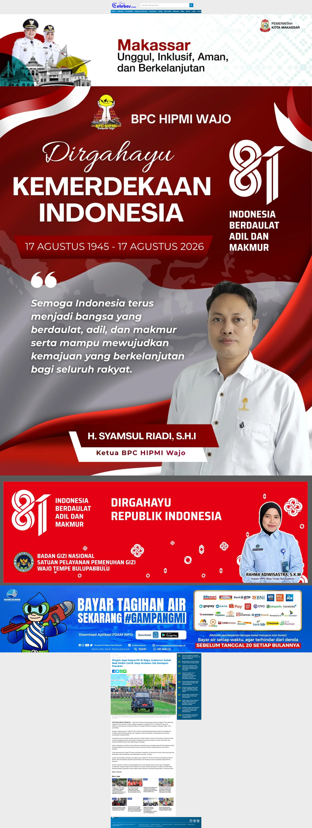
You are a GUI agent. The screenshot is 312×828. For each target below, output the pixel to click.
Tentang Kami (159, 826)
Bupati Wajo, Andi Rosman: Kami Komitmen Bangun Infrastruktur (190, 696)
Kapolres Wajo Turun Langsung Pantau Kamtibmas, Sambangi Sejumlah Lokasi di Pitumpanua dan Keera (189, 675)
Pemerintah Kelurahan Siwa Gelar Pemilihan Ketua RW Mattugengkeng (190, 683)
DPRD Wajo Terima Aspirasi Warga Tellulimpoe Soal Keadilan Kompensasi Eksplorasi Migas (190, 702)
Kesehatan (153, 11)
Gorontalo (200, 11)
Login (194, 11)
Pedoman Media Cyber (180, 824)
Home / (114, 654)
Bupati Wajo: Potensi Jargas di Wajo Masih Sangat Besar (190, 662)
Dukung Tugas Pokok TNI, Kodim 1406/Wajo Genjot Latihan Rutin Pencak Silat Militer (190, 689)
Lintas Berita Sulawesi (167, 824)
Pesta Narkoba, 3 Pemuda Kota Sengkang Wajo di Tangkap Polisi (190, 716)
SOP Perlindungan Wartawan (146, 826)
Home (114, 11)
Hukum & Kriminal (141, 11)
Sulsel (188, 11)
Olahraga (120, 11)
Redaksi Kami (191, 824)
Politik (160, 11)
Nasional (176, 11)
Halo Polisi (167, 11)
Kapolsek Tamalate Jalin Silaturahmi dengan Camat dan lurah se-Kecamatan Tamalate (190, 667)
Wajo (182, 11)
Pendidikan (129, 11)
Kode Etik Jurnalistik (144, 824)
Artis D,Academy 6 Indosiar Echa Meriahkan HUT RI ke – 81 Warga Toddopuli (191, 657)
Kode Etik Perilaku (155, 824)
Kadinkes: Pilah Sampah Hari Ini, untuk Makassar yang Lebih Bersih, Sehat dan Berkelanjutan (190, 709)
